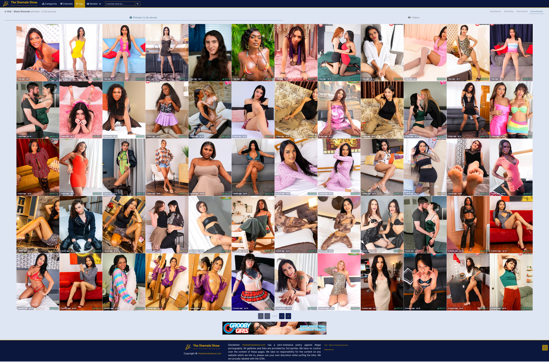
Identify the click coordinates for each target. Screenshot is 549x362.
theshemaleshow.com (209, 353)
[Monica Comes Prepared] (382, 110)
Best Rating (508, 11)
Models (94, 3)
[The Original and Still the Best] (274, 333)
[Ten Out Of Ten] (124, 224)
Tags (80, 3)
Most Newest (495, 11)
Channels (68, 3)
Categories (51, 3)
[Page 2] (282, 316)
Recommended (537, 11)
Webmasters (329, 350)
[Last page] (288, 316)
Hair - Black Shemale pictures (336, 345)
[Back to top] (545, 348)
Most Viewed (522, 11)
